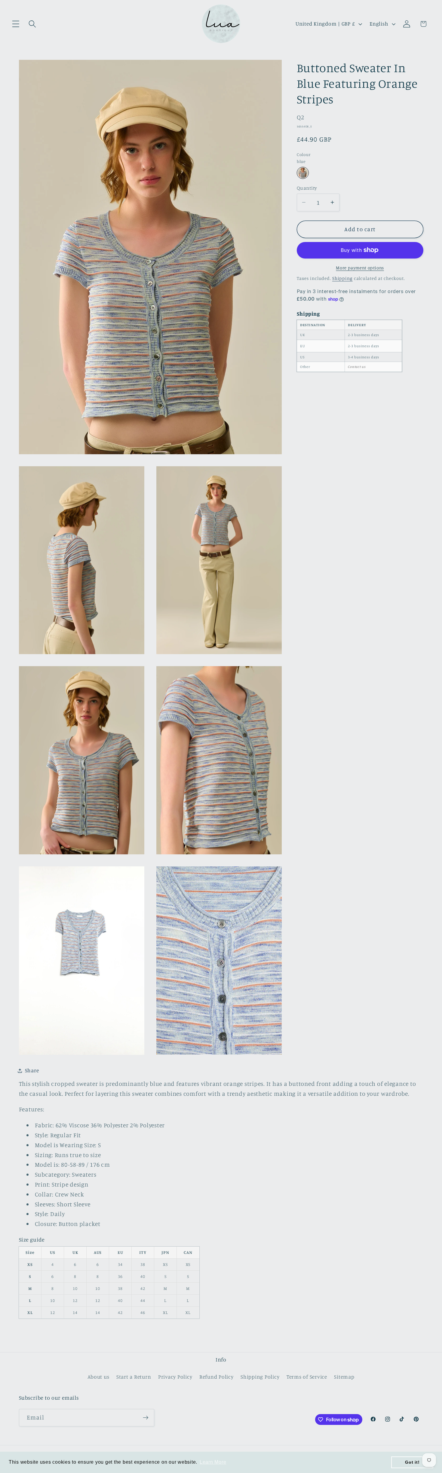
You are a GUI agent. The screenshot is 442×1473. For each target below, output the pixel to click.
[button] (16, 24)
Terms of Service (307, 1376)
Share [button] (32, 1070)
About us (98, 1376)
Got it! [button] (412, 1462)
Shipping (342, 278)
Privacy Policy (175, 1376)
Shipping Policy (260, 1376)
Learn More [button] (213, 1462)
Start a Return (133, 1376)
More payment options (360, 267)
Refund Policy (216, 1376)
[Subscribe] (145, 1417)
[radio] (303, 173)
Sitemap (344, 1376)
